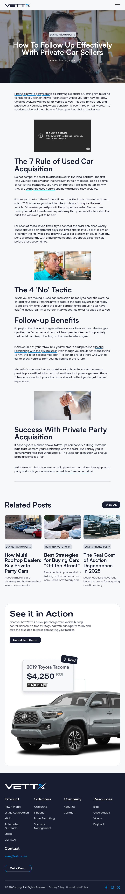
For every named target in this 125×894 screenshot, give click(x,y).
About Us (69, 807)
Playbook (98, 824)
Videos (97, 818)
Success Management (42, 826)
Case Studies (101, 813)
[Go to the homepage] (25, 786)
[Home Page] (18, 5)
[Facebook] (106, 887)
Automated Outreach (12, 826)
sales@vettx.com (16, 856)
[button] (117, 5)
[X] (118, 887)
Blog (96, 807)
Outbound (40, 807)
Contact (69, 813)
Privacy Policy (56, 887)
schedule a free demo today (74, 471)
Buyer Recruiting (44, 818)
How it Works (13, 807)
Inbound (39, 813)
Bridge (9, 834)
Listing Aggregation (17, 813)
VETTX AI (10, 840)
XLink (8, 818)
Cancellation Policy (77, 887)
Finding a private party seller (32, 94)
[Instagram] (112, 887)
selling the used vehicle (40, 189)
